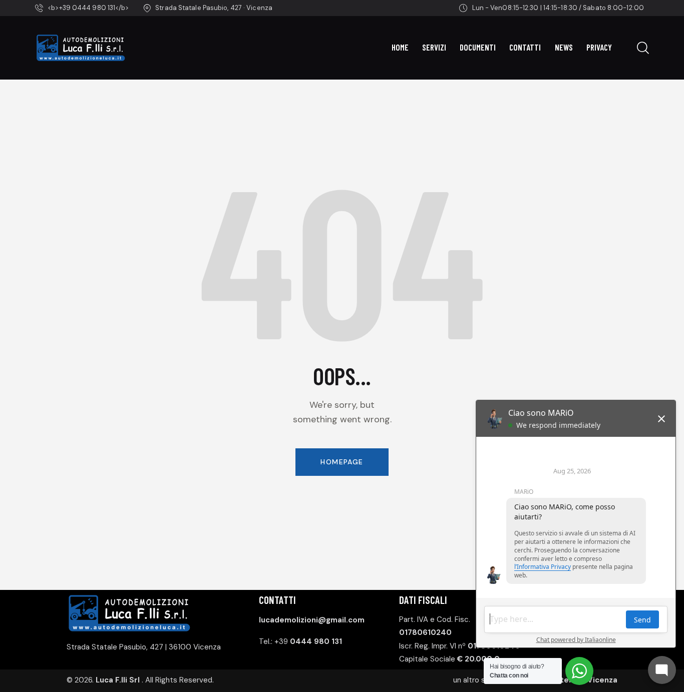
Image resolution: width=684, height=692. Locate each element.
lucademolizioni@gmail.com (312, 620)
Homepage (341, 461)
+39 (308, 641)
